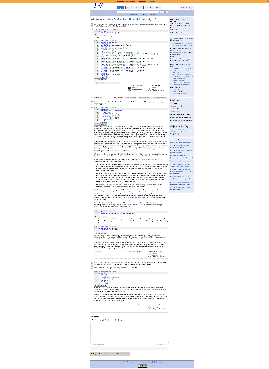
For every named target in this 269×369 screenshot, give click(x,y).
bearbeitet (135, 85)
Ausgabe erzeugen (100, 35)
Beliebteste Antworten (159, 97)
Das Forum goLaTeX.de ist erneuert (182, 76)
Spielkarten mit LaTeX (178, 80)
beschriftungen (115, 83)
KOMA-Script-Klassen (154, 141)
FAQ (128, 362)
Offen (158, 8)
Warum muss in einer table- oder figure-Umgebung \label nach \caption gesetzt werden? (181, 171)
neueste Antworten (144, 97)
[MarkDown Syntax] (166, 320)
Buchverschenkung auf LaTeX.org (182, 43)
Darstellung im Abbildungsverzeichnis (181, 161)
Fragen (120, 8)
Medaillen (149, 8)
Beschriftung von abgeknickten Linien (181, 142)
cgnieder (134, 87)
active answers (118, 97)
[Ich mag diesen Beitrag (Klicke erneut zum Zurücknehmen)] (92, 24)
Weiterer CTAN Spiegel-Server (181, 82)
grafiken (107, 83)
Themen (129, 8)
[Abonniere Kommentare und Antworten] (171, 32)
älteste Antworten (130, 97)
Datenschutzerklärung (145, 362)
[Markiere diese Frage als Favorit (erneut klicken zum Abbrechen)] (92, 32)
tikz (102, 83)
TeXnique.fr (175, 94)
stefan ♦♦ (154, 305)
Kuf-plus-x (154, 87)
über (124, 362)
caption (97, 83)
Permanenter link (99, 251)
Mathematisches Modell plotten (181, 84)
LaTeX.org (175, 92)
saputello (154, 253)
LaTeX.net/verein (183, 61)
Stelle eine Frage (187, 8)
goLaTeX (175, 90)
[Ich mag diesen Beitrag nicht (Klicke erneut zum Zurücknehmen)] (92, 29)
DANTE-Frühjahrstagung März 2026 (182, 69)
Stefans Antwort (108, 102)
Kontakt (159, 362)
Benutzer (139, 8)
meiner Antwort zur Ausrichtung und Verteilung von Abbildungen (137, 197)
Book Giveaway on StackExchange (182, 45)
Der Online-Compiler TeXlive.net (181, 74)
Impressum (134, 362)
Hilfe (154, 362)
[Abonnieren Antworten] (171, 29)
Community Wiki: (163, 344)
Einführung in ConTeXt (178, 78)
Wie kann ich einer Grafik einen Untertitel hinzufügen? (123, 19)
